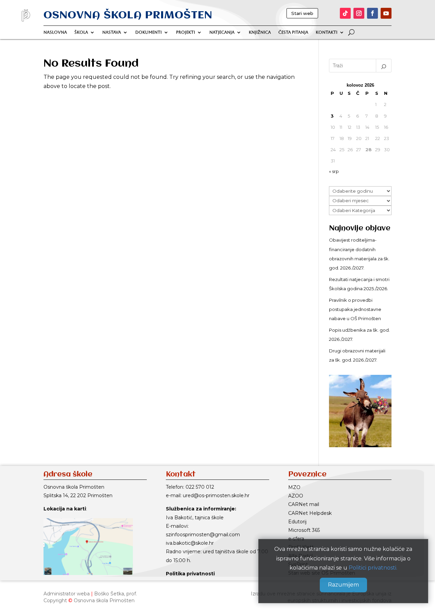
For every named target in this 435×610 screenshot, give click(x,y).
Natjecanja (221, 32)
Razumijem (343, 585)
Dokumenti (148, 32)
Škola (81, 32)
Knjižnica (260, 32)
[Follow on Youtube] (386, 13)
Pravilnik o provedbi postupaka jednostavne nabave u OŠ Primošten (355, 309)
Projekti (185, 32)
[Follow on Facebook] (372, 13)
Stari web (302, 13)
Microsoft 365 (304, 530)
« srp (334, 171)
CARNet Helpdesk (310, 513)
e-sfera (296, 539)
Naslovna (55, 32)
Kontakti (326, 32)
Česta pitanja (293, 32)
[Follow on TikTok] (345, 13)
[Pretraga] (384, 65)
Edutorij (297, 522)
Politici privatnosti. (373, 567)
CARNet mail (303, 504)
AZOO (295, 496)
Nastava (111, 32)
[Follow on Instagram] (358, 13)
